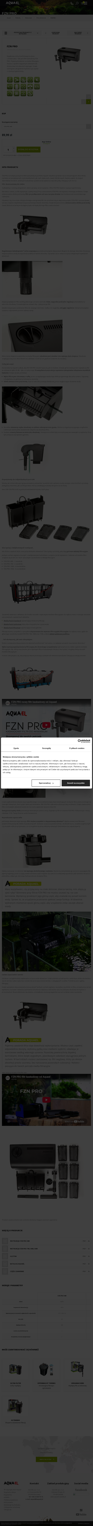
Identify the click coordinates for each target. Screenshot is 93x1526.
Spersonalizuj (44, 783)
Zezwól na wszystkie (76, 783)
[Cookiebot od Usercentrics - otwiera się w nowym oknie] (79, 741)
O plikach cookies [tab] (77, 748)
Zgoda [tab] (16, 748)
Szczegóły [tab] (46, 748)
